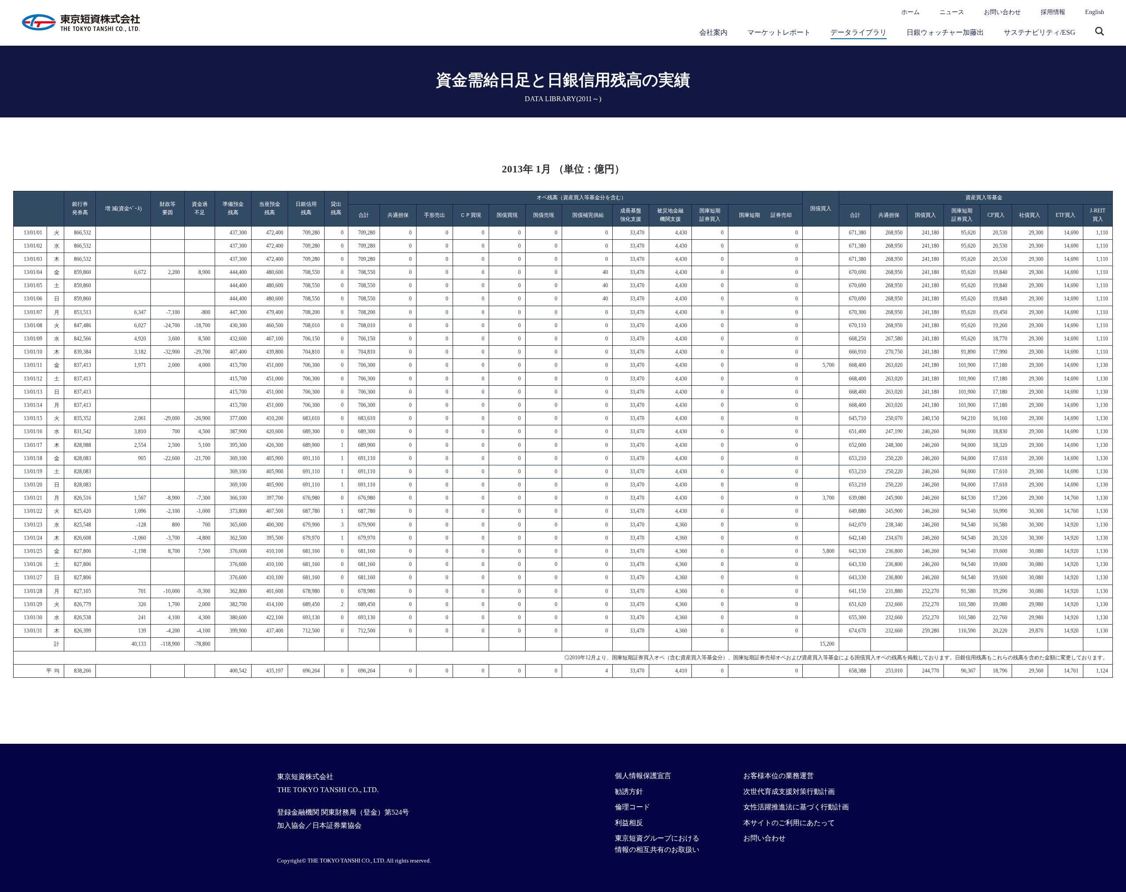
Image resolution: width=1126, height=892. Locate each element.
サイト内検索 (1099, 32)
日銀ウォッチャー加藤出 (945, 32)
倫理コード (632, 807)
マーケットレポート (779, 32)
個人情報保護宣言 (643, 775)
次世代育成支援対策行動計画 (789, 791)
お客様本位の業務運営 (778, 775)
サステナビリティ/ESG (1039, 32)
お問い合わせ (1002, 12)
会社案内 (713, 32)
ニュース (952, 12)
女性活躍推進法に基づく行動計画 (796, 807)
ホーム (910, 12)
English (1094, 12)
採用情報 (1053, 12)
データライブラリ (858, 32)
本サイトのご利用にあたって (789, 822)
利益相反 (629, 822)
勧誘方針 (629, 791)
